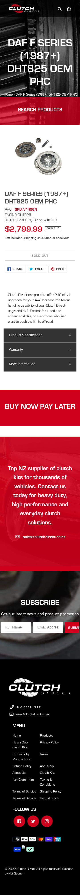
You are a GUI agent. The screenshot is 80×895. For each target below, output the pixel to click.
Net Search (15, 873)
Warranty (16, 349)
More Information (22, 364)
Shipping (30, 238)
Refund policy (49, 798)
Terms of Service (24, 791)
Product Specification (25, 335)
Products (46, 735)
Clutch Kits (47, 772)
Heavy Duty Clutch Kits (20, 744)
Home (8, 94)
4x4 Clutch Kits (23, 779)
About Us (19, 772)
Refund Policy (21, 766)
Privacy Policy (49, 742)
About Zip (47, 766)
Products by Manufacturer (22, 756)
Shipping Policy (50, 791)
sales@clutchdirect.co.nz (44, 536)
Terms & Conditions (47, 782)
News (44, 754)
